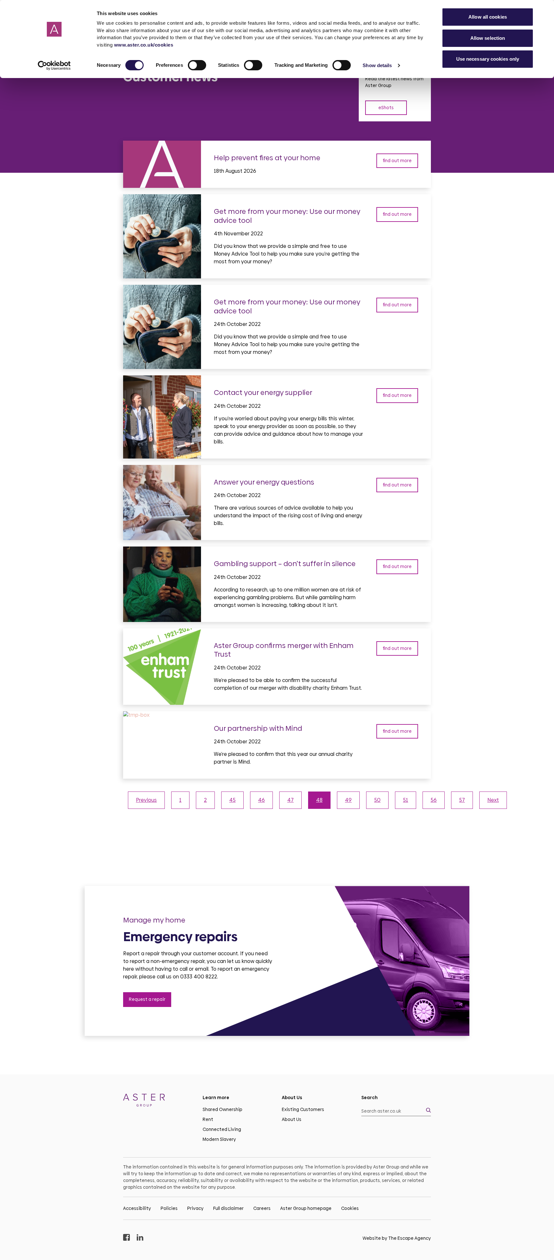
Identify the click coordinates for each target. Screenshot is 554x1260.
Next (493, 800)
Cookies (350, 1208)
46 (261, 800)
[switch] (197, 65)
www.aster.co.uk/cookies (143, 45)
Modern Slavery (219, 1139)
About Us (291, 1119)
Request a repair (147, 999)
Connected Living (222, 1129)
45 (232, 800)
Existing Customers (303, 1109)
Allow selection (487, 38)
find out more (397, 160)
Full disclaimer (228, 1208)
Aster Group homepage (306, 1208)
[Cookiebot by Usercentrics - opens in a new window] (54, 65)
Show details (377, 65)
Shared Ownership (222, 1109)
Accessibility (137, 1208)
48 (319, 800)
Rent (208, 1119)
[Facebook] (126, 1238)
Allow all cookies (487, 17)
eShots (386, 107)
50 (377, 800)
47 (290, 800)
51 (405, 800)
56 (434, 800)
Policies (169, 1208)
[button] (396, 1111)
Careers (262, 1208)
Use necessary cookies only (487, 59)
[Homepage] (158, 1101)
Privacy (195, 1208)
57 (462, 800)
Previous (146, 800)
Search (369, 1097)
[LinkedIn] (140, 1238)
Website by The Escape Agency (397, 1238)
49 (348, 800)
